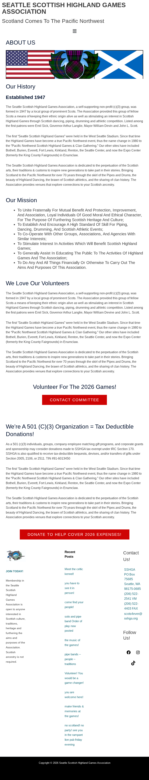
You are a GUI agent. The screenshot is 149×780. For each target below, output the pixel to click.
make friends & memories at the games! (74, 711)
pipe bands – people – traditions (73, 659)
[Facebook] (128, 653)
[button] (74, 31)
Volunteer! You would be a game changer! (74, 678)
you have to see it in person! (72, 588)
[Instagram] (138, 653)
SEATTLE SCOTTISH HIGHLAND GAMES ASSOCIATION (64, 8)
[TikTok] (133, 664)
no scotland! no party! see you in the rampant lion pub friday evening (74, 735)
